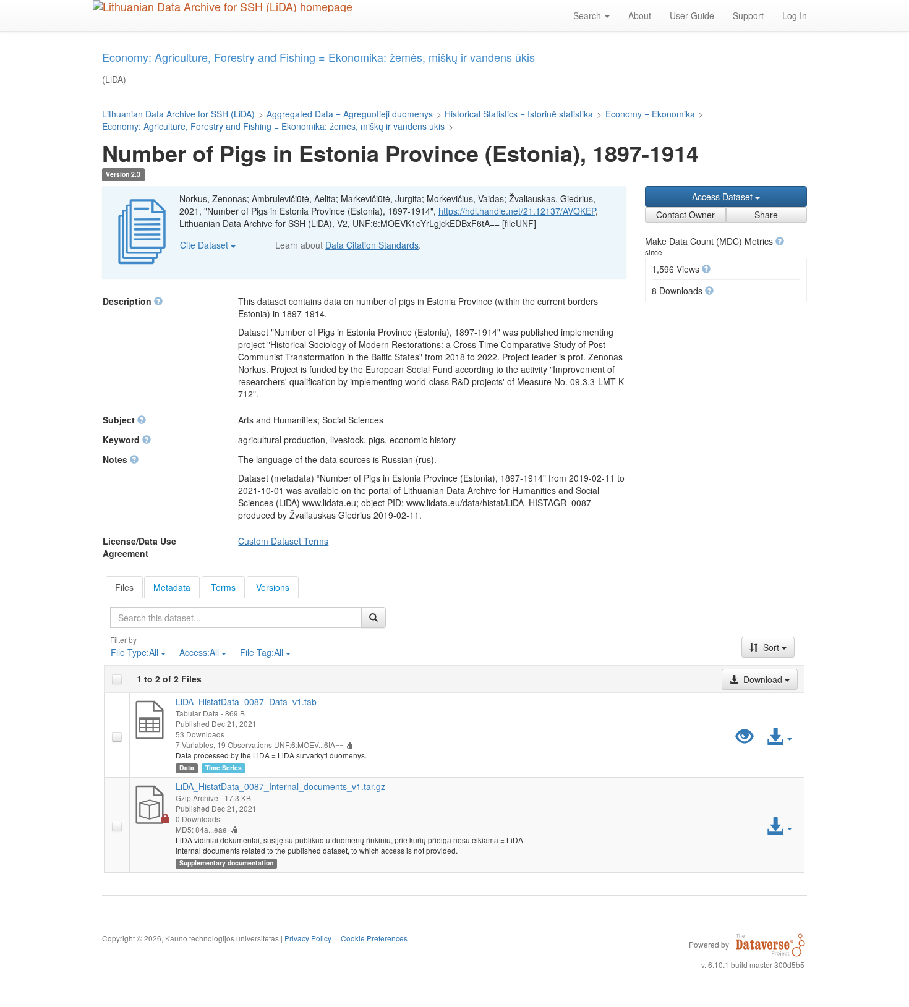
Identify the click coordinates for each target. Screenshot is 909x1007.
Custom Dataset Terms (283, 541)
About (639, 15)
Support (748, 15)
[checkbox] (117, 679)
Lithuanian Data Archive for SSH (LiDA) (178, 114)
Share (766, 214)
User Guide (692, 15)
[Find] (373, 617)
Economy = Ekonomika (650, 114)
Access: (199, 652)
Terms (223, 587)
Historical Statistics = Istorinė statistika (519, 114)
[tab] (124, 587)
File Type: (134, 652)
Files (124, 587)
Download (763, 679)
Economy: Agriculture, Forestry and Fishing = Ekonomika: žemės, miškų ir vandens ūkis (273, 126)
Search (588, 15)
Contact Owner (685, 214)
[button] (779, 241)
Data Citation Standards (372, 245)
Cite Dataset (205, 245)
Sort (771, 647)
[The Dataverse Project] (770, 944)
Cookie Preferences (374, 938)
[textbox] (236, 617)
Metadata (171, 587)
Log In (794, 15)
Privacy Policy (307, 938)
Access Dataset (723, 196)
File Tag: (261, 652)
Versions (272, 587)
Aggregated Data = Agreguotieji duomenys (350, 114)
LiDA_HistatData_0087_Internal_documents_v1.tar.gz (280, 786)
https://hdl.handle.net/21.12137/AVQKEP (516, 211)
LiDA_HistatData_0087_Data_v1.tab (246, 701)
